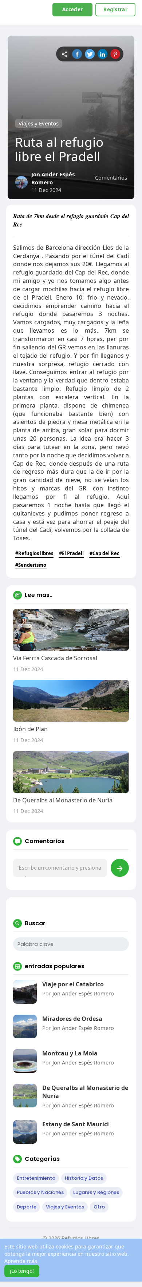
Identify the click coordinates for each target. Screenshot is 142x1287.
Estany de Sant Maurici (75, 1124)
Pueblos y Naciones (40, 1192)
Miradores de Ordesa (72, 1019)
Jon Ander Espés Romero (83, 993)
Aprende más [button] (20, 1261)
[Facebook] (77, 54)
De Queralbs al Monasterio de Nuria (85, 1092)
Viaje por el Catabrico (73, 984)
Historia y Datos (84, 1178)
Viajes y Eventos (39, 123)
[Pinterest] (115, 54)
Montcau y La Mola (70, 1053)
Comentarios (111, 177)
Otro (99, 1206)
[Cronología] (64, 54)
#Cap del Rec (104, 553)
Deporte (26, 1206)
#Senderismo (30, 565)
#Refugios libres (34, 553)
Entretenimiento (36, 1178)
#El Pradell (71, 553)
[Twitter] (89, 54)
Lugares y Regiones (96, 1192)
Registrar (115, 9)
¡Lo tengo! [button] (22, 1270)
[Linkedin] (102, 54)
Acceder (72, 9)
